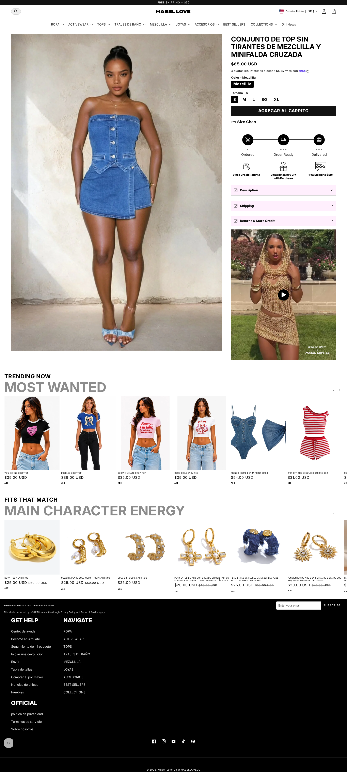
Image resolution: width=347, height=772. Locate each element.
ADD (6, 483)
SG (264, 99)
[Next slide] (340, 390)
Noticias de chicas (24, 685)
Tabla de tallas (21, 669)
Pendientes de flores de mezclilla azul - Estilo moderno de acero (255, 579)
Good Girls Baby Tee (186, 473)
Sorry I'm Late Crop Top (132, 473)
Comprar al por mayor (27, 677)
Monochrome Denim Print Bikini (249, 473)
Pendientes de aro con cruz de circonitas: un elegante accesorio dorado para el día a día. (201, 579)
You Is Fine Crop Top (16, 473)
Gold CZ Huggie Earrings (132, 578)
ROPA (67, 631)
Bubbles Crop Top (71, 473)
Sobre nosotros (22, 729)
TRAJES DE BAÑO (76, 654)
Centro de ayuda (23, 631)
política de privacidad (27, 714)
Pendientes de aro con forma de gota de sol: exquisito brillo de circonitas (315, 579)
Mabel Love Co (167, 769)
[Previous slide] (333, 390)
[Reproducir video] (283, 294)
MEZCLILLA (72, 662)
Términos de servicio (26, 722)
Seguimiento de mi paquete (31, 646)
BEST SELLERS (74, 685)
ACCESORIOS (73, 677)
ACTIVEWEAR (73, 639)
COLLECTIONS (74, 692)
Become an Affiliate (25, 639)
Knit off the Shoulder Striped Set (308, 473)
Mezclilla (242, 84)
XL (276, 99)
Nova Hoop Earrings (16, 578)
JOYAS (68, 669)
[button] (16, 11)
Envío (15, 662)
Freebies (17, 692)
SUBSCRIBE (332, 605)
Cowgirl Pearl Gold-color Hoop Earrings (85, 578)
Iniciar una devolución (27, 654)
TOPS (67, 646)
